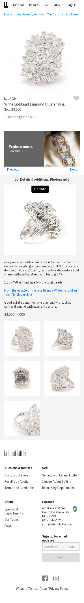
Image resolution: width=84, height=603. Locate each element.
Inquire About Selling (56, 482)
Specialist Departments (13, 511)
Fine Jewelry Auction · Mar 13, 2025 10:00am (47, 14)
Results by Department (58, 488)
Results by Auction (17, 482)
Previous (11, 169)
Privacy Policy (58, 589)
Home (8, 14)
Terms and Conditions (19, 488)
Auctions (18, 5)
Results (34, 5)
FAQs (8, 526)
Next (75, 169)
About (58, 5)
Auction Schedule (16, 475)
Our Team (11, 520)
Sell (47, 5)
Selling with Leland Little (59, 475)
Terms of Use (37, 589)
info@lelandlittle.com (57, 524)
